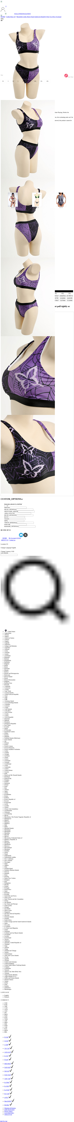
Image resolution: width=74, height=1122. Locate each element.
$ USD (6, 1037)
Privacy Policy (8, 1111)
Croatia (6, 714)
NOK (6, 1025)
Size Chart (70, 77)
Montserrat (7, 844)
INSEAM (7, 524)
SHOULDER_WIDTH (11, 511)
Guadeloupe (7, 764)
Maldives (7, 823)
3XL (41, 81)
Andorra (6, 639)
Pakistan (6, 873)
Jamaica (6, 789)
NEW (29, 13)
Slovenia (6, 915)
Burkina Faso (8, 683)
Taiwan (6, 939)
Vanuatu (6, 970)
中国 (5, 699)
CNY (5, 1011)
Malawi (6, 820)
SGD (5, 1017)
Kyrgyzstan (7, 802)
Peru (5, 881)
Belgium (6, 664)
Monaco (6, 841)
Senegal (6, 907)
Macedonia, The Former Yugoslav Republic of (17, 817)
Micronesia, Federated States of (13, 838)
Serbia (6, 983)
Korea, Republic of (9, 799)
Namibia (6, 851)
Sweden (6, 936)
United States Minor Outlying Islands (15, 965)
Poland (6, 886)
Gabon (6, 751)
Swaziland (7, 934)
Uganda (6, 958)
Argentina (7, 647)
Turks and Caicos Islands (11, 955)
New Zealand (8, 860)
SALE (25, 13)
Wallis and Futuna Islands (11, 978)
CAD (5, 1008)
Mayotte (6, 834)
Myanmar (7, 849)
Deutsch (6, 997)
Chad (5, 696)
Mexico (6, 836)
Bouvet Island (8, 676)
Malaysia (6, 822)
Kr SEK (6, 1086)
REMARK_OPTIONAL (11, 526)
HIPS (5, 521)
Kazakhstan (7, 794)
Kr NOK (6, 1090)
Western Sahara (8, 979)
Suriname (7, 931)
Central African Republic (11, 694)
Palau (5, 875)
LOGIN (18, 538)
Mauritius (7, 833)
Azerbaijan (7, 655)
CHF (5, 1021)
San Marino (7, 902)
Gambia (6, 752)
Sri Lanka (7, 925)
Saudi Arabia (8, 905)
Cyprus (6, 715)
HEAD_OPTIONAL (10, 509)
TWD (6, 1019)
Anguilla (6, 643)
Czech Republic (8, 717)
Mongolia (7, 843)
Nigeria (6, 865)
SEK (5, 1024)
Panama (6, 876)
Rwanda (6, 894)
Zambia (6, 986)
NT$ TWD (7, 1075)
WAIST (6, 519)
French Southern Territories (12, 749)
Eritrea (6, 733)
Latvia (6, 804)
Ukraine (6, 960)
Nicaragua (7, 862)
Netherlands (7, 855)
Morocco (6, 846)
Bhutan (6, 670)
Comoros (7, 706)
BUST (6, 517)
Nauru (6, 852)
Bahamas (7, 657)
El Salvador (7, 730)
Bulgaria (6, 681)
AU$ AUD (7, 1052)
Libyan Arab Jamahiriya (11, 809)
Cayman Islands (8, 692)
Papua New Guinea (10, 878)
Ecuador (6, 727)
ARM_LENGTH (9, 513)
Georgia (6, 754)
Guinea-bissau (8, 770)
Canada (6, 689)
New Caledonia (8, 859)
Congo (6, 707)
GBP (5, 1006)
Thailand (6, 944)
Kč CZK (6, 1094)
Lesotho (6, 805)
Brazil (6, 678)
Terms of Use (8, 1114)
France (6, 744)
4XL (48, 81)
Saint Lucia (7, 897)
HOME (5, 538)
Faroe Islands (8, 739)
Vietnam (6, 973)
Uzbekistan (7, 968)
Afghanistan (7, 633)
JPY (5, 1012)
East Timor (7, 725)
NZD (5, 1016)
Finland (6, 743)
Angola (6, 641)
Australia (6, 652)
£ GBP (6, 1045)
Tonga (6, 949)
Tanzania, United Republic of (12, 942)
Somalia (6, 918)
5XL (29, 81)
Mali (5, 825)
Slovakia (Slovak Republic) (12, 913)
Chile (5, 697)
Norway (6, 871)
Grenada (6, 762)
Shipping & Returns (10, 1108)
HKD (6, 1014)
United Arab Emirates (10, 962)
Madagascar (7, 818)
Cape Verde (7, 691)
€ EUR (6, 1041)
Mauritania (7, 831)
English (6, 995)
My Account (12, 538)
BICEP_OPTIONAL (10, 515)
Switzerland (7, 938)
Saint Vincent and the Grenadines (13, 899)
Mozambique (8, 847)
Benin (6, 667)
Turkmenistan (8, 954)
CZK (5, 1027)
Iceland (6, 781)
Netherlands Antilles (10, 857)
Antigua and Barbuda (10, 646)
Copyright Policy (9, 1113)
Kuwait (6, 801)
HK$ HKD (7, 1063)
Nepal (6, 854)
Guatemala (7, 767)
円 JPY (6, 1060)
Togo (5, 946)
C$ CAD (7, 1048)
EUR (5, 1004)
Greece (6, 759)
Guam (6, 765)
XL (23, 81)
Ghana (6, 757)
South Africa (8, 920)
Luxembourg (8, 814)
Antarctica (7, 644)
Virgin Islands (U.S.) (10, 976)
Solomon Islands (9, 917)
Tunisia (6, 952)
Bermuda (7, 668)
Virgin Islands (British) (10, 975)
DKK (6, 1022)
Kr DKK (6, 1082)
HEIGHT (7, 507)
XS (3, 81)
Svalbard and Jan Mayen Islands (13, 933)
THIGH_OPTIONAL (10, 522)
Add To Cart (3, 1121)
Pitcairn (6, 884)
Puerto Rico (7, 889)
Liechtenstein (8, 810)
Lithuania (7, 812)
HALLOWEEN (19, 13)
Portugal (6, 888)
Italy (5, 788)
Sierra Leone (8, 910)
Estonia (6, 735)
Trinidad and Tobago (10, 950)
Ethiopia (6, 736)
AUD (6, 1009)
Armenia (6, 649)
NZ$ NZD (7, 1067)
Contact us (12, 540)
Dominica (7, 722)
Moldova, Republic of (10, 839)
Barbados (7, 662)
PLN (5, 1029)
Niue (5, 867)
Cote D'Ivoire (8, 712)
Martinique (7, 830)
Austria (6, 654)
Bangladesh (7, 660)
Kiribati (6, 797)
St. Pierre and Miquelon (11, 928)
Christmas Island (9, 701)
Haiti (5, 773)
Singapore (7, 912)
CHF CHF (7, 1079)
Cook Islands (8, 709)
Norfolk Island (8, 868)
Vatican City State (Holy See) (12, 971)
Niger (6, 863)
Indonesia (7, 783)
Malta (6, 826)
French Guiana (8, 746)
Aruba (6, 651)
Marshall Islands (9, 828)
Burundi (6, 684)
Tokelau (6, 947)
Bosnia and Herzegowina (11, 673)
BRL (5, 1032)
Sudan (6, 929)
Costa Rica (7, 710)
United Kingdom (9, 963)
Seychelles (7, 909)
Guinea (6, 768)
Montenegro (7, 989)
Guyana (6, 772)
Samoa (6, 900)
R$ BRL (6, 1105)
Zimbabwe (7, 987)
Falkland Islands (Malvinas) (12, 738)
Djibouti (6, 720)
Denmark (7, 719)
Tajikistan (7, 941)
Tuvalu (6, 957)
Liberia (6, 807)
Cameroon (7, 688)
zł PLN (6, 1097)
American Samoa (9, 638)
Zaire (5, 984)
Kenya (6, 796)
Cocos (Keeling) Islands (11, 702)
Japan (6, 791)
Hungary (6, 780)
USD (5, 1003)
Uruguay (6, 967)
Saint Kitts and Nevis (10, 896)
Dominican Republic (10, 723)
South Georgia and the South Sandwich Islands (17, 921)
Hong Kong (7, 778)
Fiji (5, 741)
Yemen (6, 981)
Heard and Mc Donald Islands (12, 775)
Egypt (6, 728)
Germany (7, 756)
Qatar (5, 891)
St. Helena (7, 926)
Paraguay (7, 880)
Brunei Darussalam (9, 680)
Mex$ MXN (7, 1101)
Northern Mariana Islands (11, 870)
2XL (35, 81)
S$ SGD (6, 1071)
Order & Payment (9, 1109)
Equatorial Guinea (9, 731)
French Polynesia (9, 748)
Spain (6, 923)
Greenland (7, 760)
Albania (6, 635)
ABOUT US (4, 540)
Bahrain (6, 659)
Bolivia (6, 672)
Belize (6, 665)
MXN (6, 1030)
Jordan (6, 793)
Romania (6, 892)
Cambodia (7, 686)
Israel (5, 786)
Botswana (7, 675)
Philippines (7, 883)
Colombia (7, 704)
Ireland (6, 785)
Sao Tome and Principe (11, 904)
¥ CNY (6, 1056)
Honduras (7, 776)
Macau (6, 815)
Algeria (6, 636)
